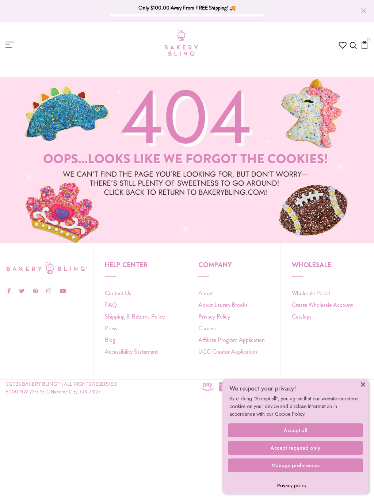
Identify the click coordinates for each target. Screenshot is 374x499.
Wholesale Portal (311, 293)
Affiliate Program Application (231, 340)
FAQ (111, 305)
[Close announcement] (364, 10)
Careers (207, 328)
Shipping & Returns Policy (135, 316)
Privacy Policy (214, 316)
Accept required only (295, 448)
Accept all (296, 430)
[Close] (363, 384)
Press (111, 328)
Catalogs (302, 316)
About (205, 293)
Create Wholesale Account (322, 305)
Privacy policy (291, 485)
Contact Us (118, 293)
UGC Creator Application (227, 351)
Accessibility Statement (131, 351)
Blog (110, 340)
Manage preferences (295, 465)
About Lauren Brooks (223, 305)
